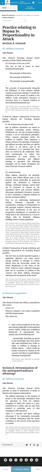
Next (37, 469)
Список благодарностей (25, 2)
